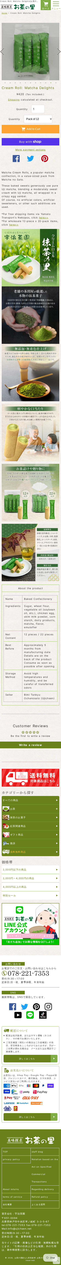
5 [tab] (25, 82)
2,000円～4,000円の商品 (18, 878)
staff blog (37, 1151)
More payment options (30, 149)
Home (4, 13)
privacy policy (11, 1159)
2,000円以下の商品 (14, 869)
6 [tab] (30, 82)
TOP (5, 1151)
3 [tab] (15, 82)
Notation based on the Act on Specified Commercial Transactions (45, 1170)
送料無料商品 (18, 851)
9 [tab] (45, 82)
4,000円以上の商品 (14, 886)
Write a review (30, 745)
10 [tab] (51, 82)
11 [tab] (56, 82)
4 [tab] (20, 82)
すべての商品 (10, 800)
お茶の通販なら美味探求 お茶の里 (30, 1258)
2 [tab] (10, 82)
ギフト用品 (16, 834)
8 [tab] (40, 82)
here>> (43, 217)
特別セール (9, 895)
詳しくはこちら (27, 1058)
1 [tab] (5, 82)
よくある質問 (38, 1204)
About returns (11, 1189)
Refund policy (40, 1197)
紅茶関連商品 (18, 826)
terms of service (12, 1197)
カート (46, 8)
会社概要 (7, 1204)
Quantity (22, 109)
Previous (2, 52)
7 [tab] (35, 82)
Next (59, 52)
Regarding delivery (43, 1189)
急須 (12, 843)
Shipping (14, 99)
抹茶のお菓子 (18, 817)
